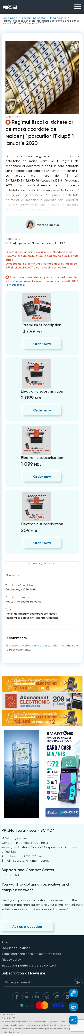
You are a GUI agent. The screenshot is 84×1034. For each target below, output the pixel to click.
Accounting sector (34, 18)
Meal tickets (58, 18)
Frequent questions (16, 948)
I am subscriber (15, 284)
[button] (71, 993)
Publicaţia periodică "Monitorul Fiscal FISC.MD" (35, 243)
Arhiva (6, 942)
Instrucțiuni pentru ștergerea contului (29, 965)
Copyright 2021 (9, 1018)
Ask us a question (27, 926)
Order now (42, 344)
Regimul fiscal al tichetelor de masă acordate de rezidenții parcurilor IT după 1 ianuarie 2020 (40, 22)
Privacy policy (11, 959)
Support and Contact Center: (28, 869)
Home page (9, 18)
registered (26, 645)
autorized (46, 645)
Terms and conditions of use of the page (31, 954)
